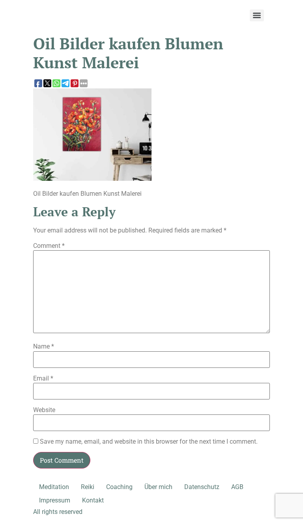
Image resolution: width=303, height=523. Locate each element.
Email (43, 378)
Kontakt (93, 500)
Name (43, 346)
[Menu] (257, 15)
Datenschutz (201, 487)
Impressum (54, 500)
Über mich (158, 487)
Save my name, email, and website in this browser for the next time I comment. (149, 442)
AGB (237, 487)
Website (44, 410)
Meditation (54, 487)
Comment (49, 246)
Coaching (119, 487)
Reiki (87, 487)
